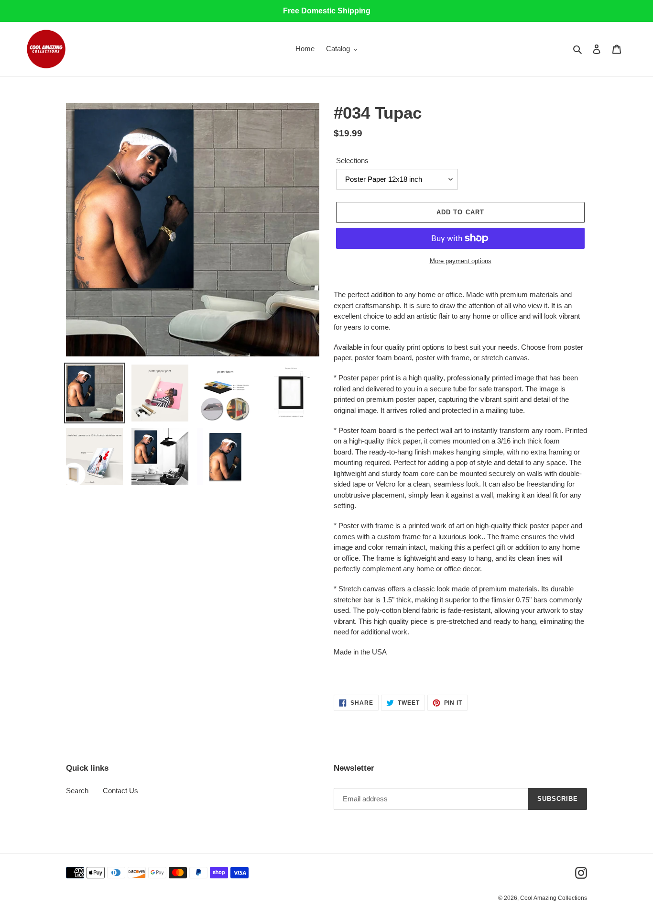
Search (77, 791)
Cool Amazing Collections (553, 898)
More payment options (460, 261)
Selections (352, 160)
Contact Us (120, 791)
